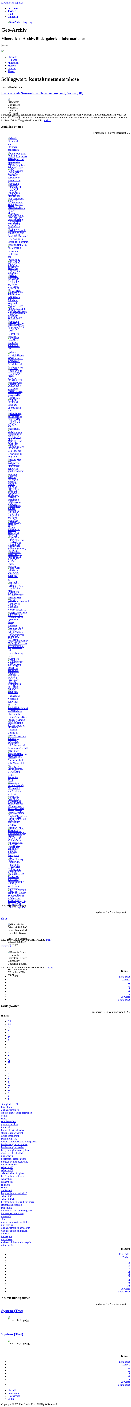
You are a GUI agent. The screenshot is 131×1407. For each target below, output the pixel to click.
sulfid (4, 1187)
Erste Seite (124, 976)
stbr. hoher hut (8, 1121)
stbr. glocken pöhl (10, 1104)
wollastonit (6, 1190)
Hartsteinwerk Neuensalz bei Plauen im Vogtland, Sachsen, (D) (42, 93)
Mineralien (13, 62)
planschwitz (7, 1156)
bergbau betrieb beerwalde (14, 1161)
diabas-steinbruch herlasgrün (15, 1227)
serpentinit (6, 1207)
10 (128, 1285)
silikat (4, 1118)
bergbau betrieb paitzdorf (14, 1193)
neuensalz (6, 1216)
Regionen (12, 59)
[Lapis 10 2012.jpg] (14, 770)
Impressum (13, 1393)
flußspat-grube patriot (12, 1133)
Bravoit (6, 946)
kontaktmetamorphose (12, 1213)
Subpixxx (18, 2)
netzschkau (6, 1239)
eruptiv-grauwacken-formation (16, 1112)
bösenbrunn (7, 1107)
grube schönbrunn (10, 1135)
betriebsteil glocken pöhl (13, 1158)
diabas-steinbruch (10, 1110)
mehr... (47, 120)
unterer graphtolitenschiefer (15, 1222)
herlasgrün (6, 1236)
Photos (11, 71)
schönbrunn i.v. (9, 1138)
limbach (5, 1233)
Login (11, 1398)
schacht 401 (7, 1170)
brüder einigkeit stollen (12, 1147)
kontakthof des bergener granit (16, 1210)
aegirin (4, 1115)
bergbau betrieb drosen (12, 1176)
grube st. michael (9, 1124)
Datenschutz (14, 1396)
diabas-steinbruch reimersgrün (16, 1242)
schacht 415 (7, 1181)
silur (3, 1219)
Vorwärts (125, 996)
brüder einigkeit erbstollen (14, 1144)
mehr (48, 939)
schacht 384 (7, 1196)
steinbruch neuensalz (11, 1204)
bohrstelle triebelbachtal (13, 1130)
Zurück (126, 979)
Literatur (12, 68)
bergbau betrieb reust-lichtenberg (17, 1202)
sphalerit (5, 1184)
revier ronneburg (9, 1164)
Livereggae (7, 2)
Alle (10, 1021)
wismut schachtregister (12, 1173)
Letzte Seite (124, 999)
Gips (4, 918)
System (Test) (12, 1311)
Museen (12, 65)
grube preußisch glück (12, 1153)
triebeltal (5, 1127)
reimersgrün (7, 1245)
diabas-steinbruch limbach (14, 1230)
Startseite (12, 57)
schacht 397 (7, 1167)
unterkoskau (7, 1225)
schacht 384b (8, 1199)
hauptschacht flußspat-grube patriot (19, 1141)
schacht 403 (7, 1179)
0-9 (9, 1024)
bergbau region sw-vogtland (15, 1150)
